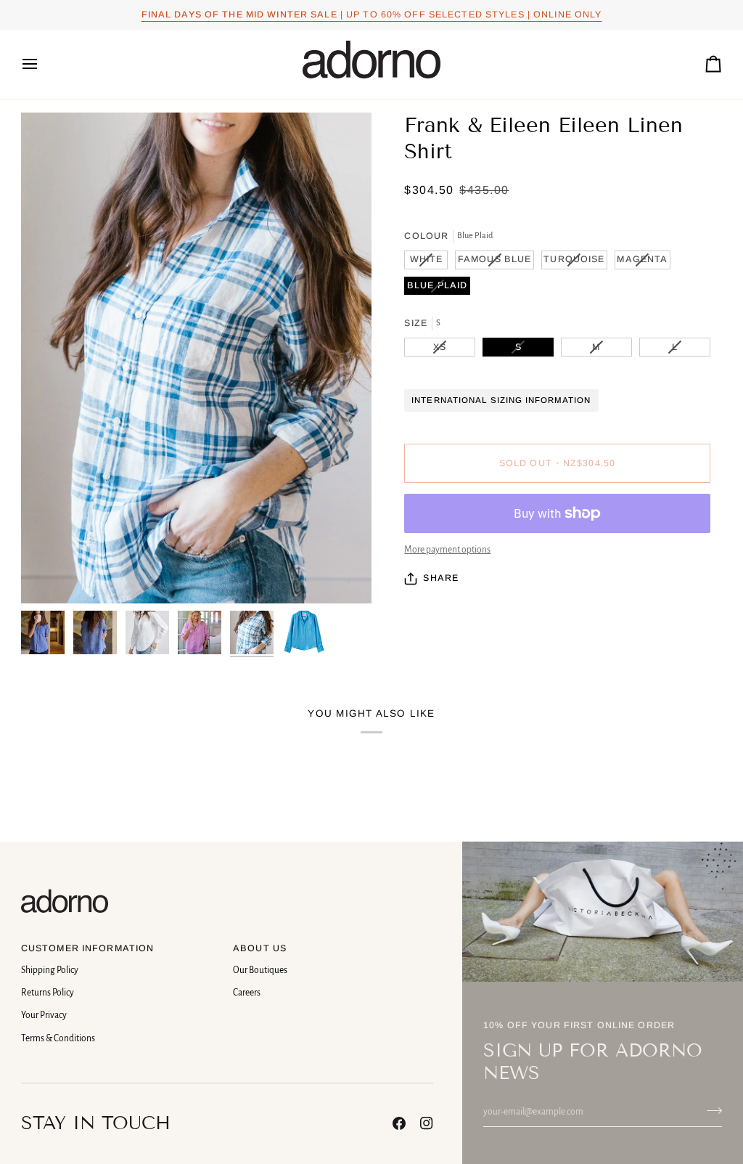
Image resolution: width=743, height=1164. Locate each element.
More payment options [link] (447, 550)
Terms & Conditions (58, 1038)
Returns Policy (47, 993)
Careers (246, 993)
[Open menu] (43, 64)
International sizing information (501, 400)
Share (441, 578)
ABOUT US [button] (260, 948)
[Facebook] (399, 1123)
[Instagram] (426, 1123)
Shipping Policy (49, 970)
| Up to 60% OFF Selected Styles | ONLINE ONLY (371, 14)
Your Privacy (44, 1015)
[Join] (710, 1110)
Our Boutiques (260, 970)
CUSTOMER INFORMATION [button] (88, 948)
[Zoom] (196, 358)
